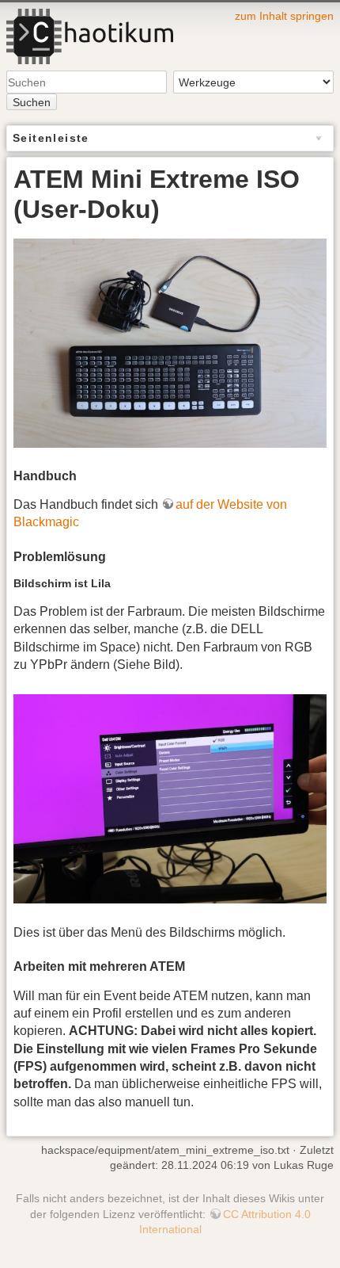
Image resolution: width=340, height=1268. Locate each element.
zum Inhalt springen (284, 16)
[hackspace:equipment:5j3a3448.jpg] (170, 797)
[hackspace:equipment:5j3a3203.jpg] (170, 342)
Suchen (32, 102)
